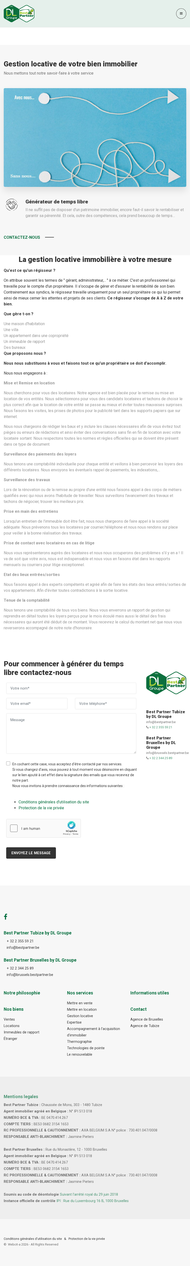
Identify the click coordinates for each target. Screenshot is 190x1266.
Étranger (10, 1039)
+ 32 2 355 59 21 (160, 727)
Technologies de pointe (86, 1048)
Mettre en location (82, 1010)
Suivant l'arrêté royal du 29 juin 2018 (89, 1194)
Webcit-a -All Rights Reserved (33, 1244)
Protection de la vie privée (87, 1239)
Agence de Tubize (144, 1026)
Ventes (9, 1019)
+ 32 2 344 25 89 (160, 758)
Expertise (74, 1022)
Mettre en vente (80, 1003)
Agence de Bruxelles (146, 1019)
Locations (12, 1026)
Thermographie (79, 1042)
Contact (138, 1009)
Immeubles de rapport (21, 1032)
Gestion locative (80, 1016)
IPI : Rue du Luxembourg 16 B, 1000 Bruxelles (92, 1201)
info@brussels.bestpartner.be (167, 753)
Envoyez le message (31, 853)
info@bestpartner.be (161, 722)
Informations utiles (149, 992)
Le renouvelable (79, 1054)
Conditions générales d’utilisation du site (33, 1239)
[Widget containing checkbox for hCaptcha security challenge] (43, 828)
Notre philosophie (22, 992)
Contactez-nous (22, 237)
